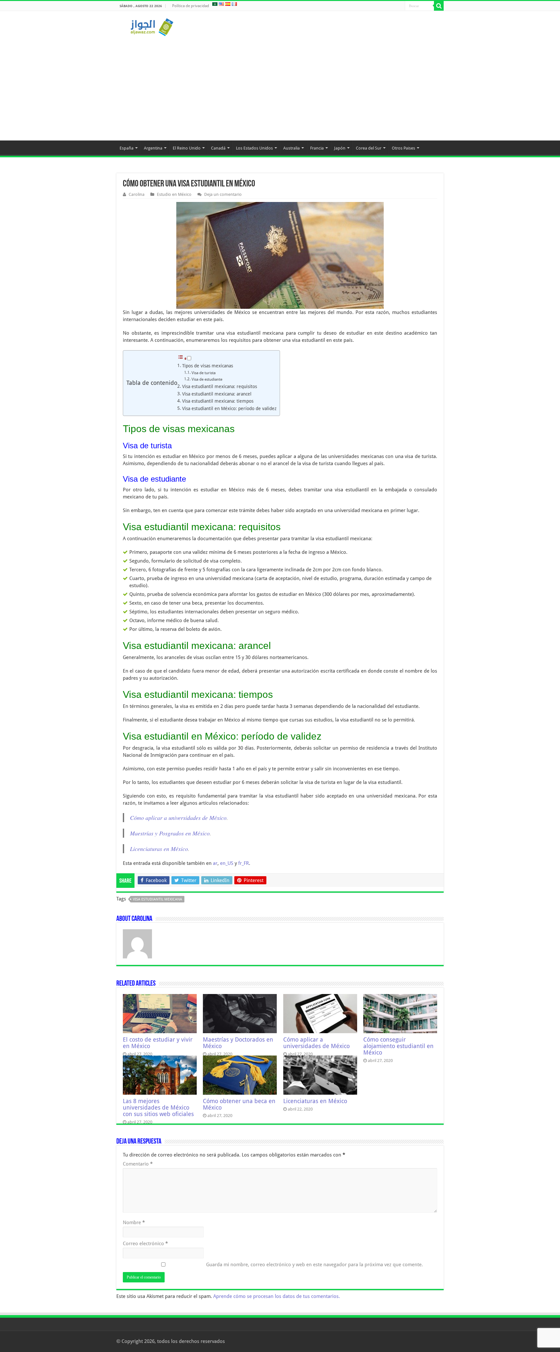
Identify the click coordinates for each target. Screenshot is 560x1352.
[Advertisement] (280, 85)
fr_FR (243, 863)
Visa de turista (204, 373)
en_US (226, 863)
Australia (291, 148)
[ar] (214, 4)
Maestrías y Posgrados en (160, 833)
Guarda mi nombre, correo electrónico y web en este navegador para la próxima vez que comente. (314, 1265)
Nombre (134, 1222)
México (201, 833)
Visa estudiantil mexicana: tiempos (217, 401)
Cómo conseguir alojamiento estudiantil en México (398, 1046)
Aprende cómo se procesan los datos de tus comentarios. (276, 1296)
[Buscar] (439, 6)
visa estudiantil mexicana (157, 899)
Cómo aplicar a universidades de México (178, 817)
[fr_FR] (234, 4)
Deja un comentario (223, 194)
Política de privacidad (190, 6)
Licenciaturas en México (159, 849)
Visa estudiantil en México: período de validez (229, 408)
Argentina (153, 148)
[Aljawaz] (152, 26)
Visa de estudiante (207, 379)
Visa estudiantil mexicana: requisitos (219, 386)
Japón (339, 148)
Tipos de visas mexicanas (207, 365)
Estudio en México (174, 194)
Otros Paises (403, 148)
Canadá (218, 148)
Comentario (138, 1164)
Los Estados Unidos (254, 148)
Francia (317, 148)
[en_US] (221, 4)
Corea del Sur (368, 148)
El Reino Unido (187, 148)
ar (215, 863)
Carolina (137, 194)
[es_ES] (227, 4)
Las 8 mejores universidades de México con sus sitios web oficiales (158, 1107)
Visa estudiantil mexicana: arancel (216, 394)
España (127, 148)
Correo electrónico (145, 1243)
